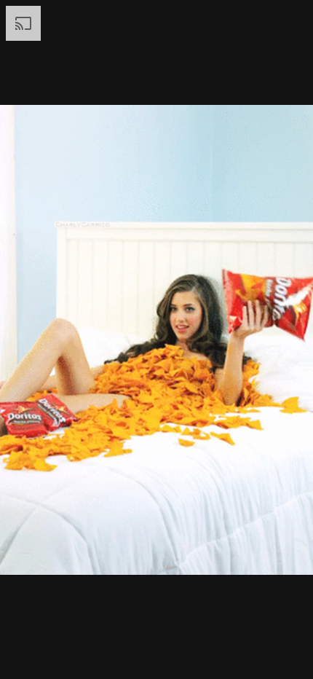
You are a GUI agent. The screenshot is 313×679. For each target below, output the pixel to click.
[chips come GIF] (156, 339)
